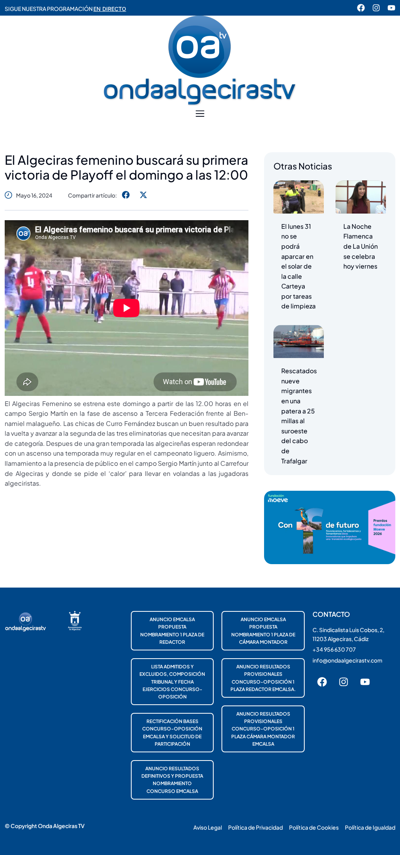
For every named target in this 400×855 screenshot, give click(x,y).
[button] (200, 114)
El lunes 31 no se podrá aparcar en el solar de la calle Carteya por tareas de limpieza (298, 266)
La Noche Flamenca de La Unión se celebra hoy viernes (360, 246)
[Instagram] (376, 8)
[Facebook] (361, 8)
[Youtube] (391, 8)
